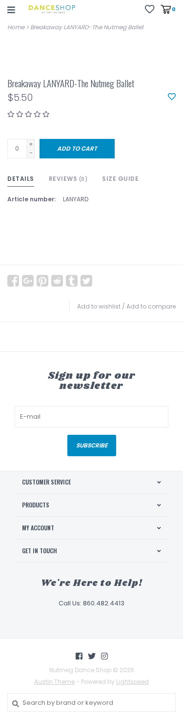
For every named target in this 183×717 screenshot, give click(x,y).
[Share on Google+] (28, 281)
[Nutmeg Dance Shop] (51, 9)
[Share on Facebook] (13, 281)
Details (20, 178)
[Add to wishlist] (172, 97)
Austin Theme (54, 682)
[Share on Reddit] (57, 281)
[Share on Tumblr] (72, 281)
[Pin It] (42, 281)
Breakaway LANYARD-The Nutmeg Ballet (86, 27)
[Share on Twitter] (86, 281)
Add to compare (151, 306)
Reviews (68, 178)
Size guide (120, 178)
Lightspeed (132, 682)
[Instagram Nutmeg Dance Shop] (104, 656)
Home (15, 27)
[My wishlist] (149, 9)
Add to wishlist (99, 306)
